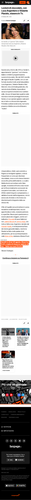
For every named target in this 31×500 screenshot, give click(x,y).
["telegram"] (23, 394)
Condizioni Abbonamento (17, 414)
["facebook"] (19, 394)
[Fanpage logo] (10, 2)
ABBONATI (22, 2)
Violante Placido (23, 319)
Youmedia (3, 411)
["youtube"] (11, 394)
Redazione (4, 417)
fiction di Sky (9, 236)
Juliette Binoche (9, 222)
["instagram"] (7, 394)
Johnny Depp (20, 222)
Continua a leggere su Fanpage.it (15, 258)
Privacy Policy (21, 411)
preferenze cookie (14, 417)
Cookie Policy (5, 414)
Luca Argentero (13, 319)
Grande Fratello (6, 226)
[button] (28, 20)
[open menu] (2, 2)
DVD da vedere (4, 319)
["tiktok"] (3, 394)
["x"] (15, 394)
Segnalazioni (12, 411)
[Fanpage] (15, 446)
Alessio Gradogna (11, 20)
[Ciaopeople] (15, 495)
